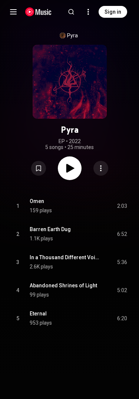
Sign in (113, 12)
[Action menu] (100, 168)
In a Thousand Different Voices (65, 257)
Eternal (38, 314)
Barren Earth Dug (50, 229)
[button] (38, 168)
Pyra (72, 35)
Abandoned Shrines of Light (63, 285)
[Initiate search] (71, 12)
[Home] (38, 11)
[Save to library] (38, 168)
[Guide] (13, 11)
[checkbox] (122, 206)
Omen (37, 201)
